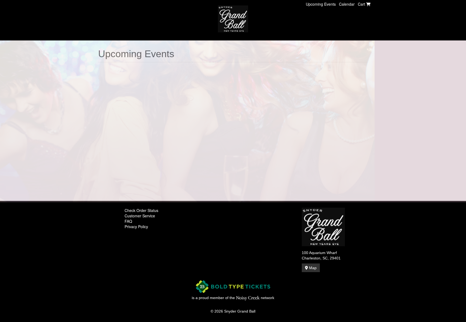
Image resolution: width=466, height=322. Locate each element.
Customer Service (140, 215)
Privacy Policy (136, 226)
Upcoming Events (321, 4)
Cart (362, 4)
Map (312, 268)
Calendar (347, 4)
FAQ (128, 221)
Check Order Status (141, 210)
